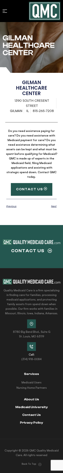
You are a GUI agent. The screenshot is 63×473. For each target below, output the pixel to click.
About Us (31, 399)
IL (27, 111)
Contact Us (31, 415)
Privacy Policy (31, 423)
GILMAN (16, 111)
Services (31, 374)
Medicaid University (31, 407)
